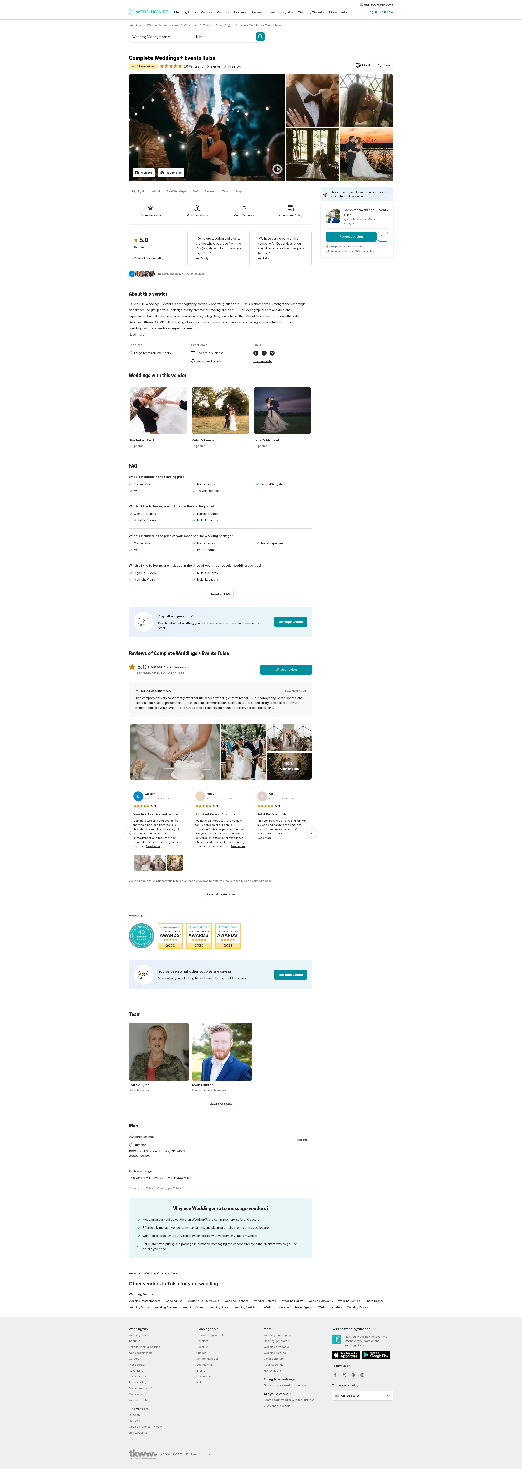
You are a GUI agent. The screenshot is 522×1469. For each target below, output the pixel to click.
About (156, 191)
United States (350, 1395)
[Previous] (129, 832)
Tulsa (207, 25)
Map (239, 191)
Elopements (338, 12)
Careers (134, 1358)
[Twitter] (344, 1375)
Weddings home (139, 1335)
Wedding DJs (174, 1301)
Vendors (223, 12)
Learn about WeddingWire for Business (289, 1400)
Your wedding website (210, 1335)
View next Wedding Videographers (153, 1273)
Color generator (274, 1358)
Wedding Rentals (349, 1301)
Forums (240, 12)
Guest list (202, 1347)
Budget (201, 1353)
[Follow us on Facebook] (255, 353)
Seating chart (204, 1364)
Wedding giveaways (277, 1347)
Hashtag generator (276, 1341)
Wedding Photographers (144, 1301)
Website (311, 12)
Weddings (135, 25)
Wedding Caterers (265, 1301)
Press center (137, 1364)
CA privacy (136, 1394)
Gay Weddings (138, 1432)
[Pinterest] (353, 1375)
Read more (136, 334)
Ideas (272, 12)
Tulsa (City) (223, 25)
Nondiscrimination (140, 1353)
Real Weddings (176, 191)
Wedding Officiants (321, 1301)
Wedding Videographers (163, 25)
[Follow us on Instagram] (264, 353)
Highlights (139, 191)
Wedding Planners (236, 1301)
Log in (372, 12)
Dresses (257, 12)
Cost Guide (203, 1376)
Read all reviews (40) (148, 258)
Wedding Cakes (193, 1307)
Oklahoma (191, 25)
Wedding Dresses (166, 1307)
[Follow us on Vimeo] (272, 353)
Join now (386, 12)
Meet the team (220, 1104)
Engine (200, 1370)
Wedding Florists (292, 1301)
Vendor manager (207, 1358)
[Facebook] (335, 1375)
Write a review (286, 670)
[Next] (311, 832)
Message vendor (290, 622)
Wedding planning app (278, 1335)
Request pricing (351, 237)
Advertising (136, 1370)
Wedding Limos (218, 1307)
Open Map (302, 1140)
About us (134, 1341)
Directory (134, 1415)
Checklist (202, 1341)
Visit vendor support (277, 1406)
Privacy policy (137, 1382)
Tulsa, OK (234, 66)
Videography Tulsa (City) (171, 1188)
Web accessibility (140, 1400)
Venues (206, 12)
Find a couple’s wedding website (285, 1385)
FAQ (195, 191)
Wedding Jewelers (330, 1307)
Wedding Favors (357, 1307)
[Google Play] (376, 1358)
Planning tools (185, 12)
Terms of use (137, 1376)
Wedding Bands (139, 1307)
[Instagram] (362, 1375)
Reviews (210, 191)
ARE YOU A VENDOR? (378, 4)
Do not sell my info (141, 1388)
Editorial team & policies (144, 1347)
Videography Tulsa (141, 1188)
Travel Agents (304, 1307)
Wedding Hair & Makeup (203, 1301)
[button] (220, 622)
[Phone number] (383, 237)
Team (225, 191)
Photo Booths (375, 1301)
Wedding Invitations (276, 1307)
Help (199, 1382)
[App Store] (346, 1358)
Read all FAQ (220, 594)
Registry (287, 12)
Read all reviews (219, 894)
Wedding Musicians (246, 1307)
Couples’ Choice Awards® (145, 1426)
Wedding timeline (275, 1353)
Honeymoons (273, 1370)
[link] (158, 417)
